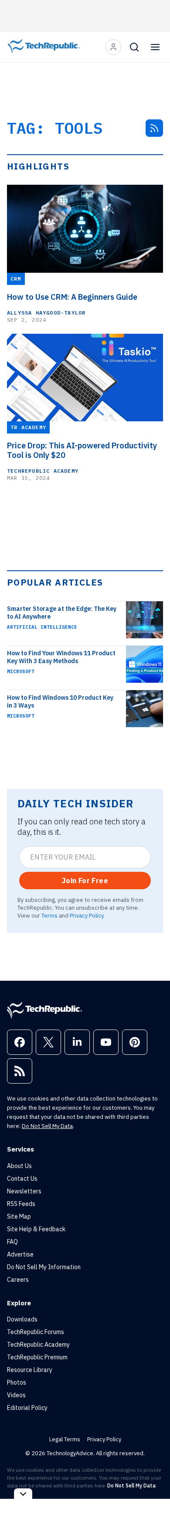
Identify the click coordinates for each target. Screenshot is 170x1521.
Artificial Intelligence (42, 627)
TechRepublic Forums (35, 1332)
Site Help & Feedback (36, 1229)
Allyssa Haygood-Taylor (46, 312)
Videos (16, 1395)
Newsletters (24, 1191)
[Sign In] (113, 47)
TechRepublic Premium (37, 1357)
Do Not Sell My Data (47, 1126)
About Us (19, 1166)
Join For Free (85, 880)
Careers (18, 1280)
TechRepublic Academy (42, 470)
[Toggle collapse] (23, 1493)
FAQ (12, 1242)
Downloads (22, 1319)
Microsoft (20, 671)
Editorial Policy (27, 1408)
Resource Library (29, 1370)
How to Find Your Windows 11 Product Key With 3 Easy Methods (61, 657)
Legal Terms (64, 1439)
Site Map (19, 1216)
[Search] (134, 47)
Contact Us (22, 1178)
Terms (49, 915)
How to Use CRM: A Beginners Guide (72, 297)
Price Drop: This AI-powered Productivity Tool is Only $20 (82, 450)
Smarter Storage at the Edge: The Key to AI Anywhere (61, 612)
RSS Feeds (21, 1204)
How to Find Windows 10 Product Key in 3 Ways (60, 701)
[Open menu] (155, 47)
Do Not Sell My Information (44, 1267)
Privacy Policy (86, 915)
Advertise (20, 1254)
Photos (16, 1382)
